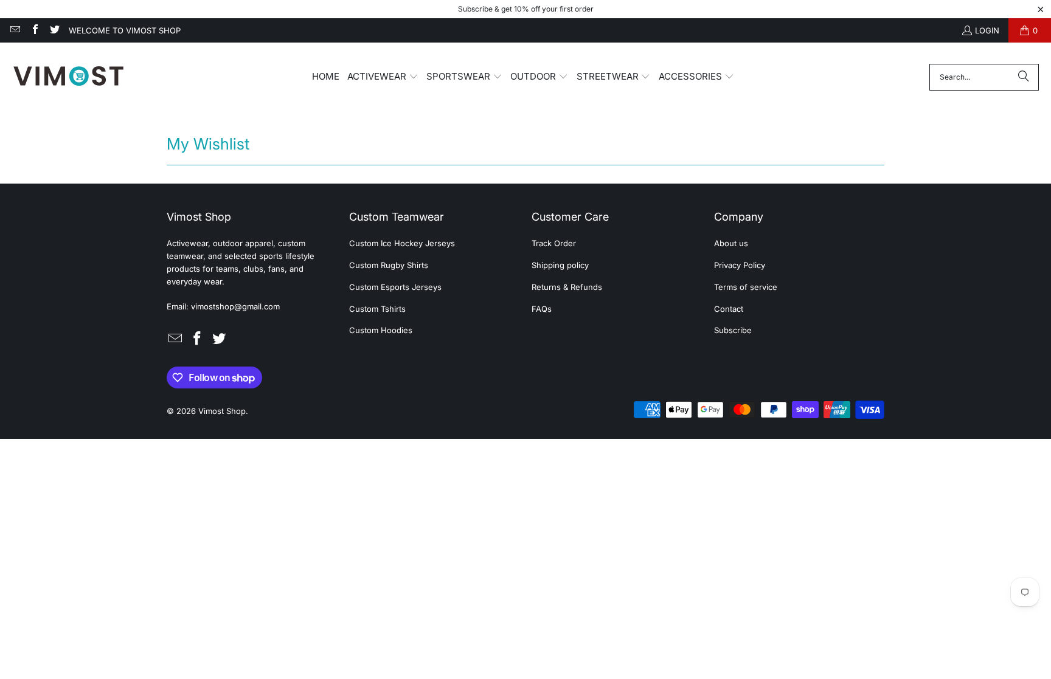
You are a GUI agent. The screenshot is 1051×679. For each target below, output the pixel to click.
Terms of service (745, 287)
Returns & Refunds (567, 287)
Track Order (554, 243)
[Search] (1023, 77)
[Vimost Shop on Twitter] (54, 30)
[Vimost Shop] (68, 77)
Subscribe (733, 330)
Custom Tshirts (377, 309)
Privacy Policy (739, 265)
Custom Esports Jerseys (395, 287)
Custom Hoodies (380, 330)
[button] (382, 77)
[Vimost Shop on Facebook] (34, 30)
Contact (728, 309)
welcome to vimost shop (125, 30)
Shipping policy (560, 265)
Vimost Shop (222, 411)
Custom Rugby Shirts (388, 265)
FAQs (542, 309)
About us (731, 243)
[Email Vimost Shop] (14, 30)
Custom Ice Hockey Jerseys (402, 243)
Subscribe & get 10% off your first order (526, 8)
